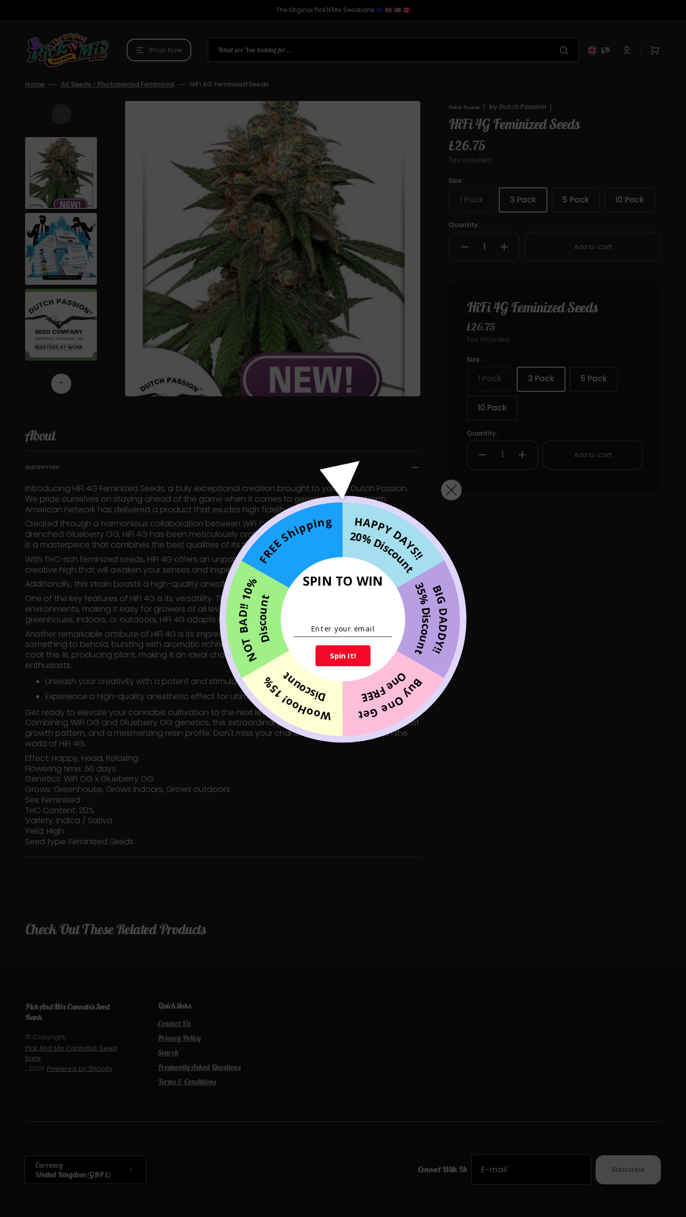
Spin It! (343, 655)
